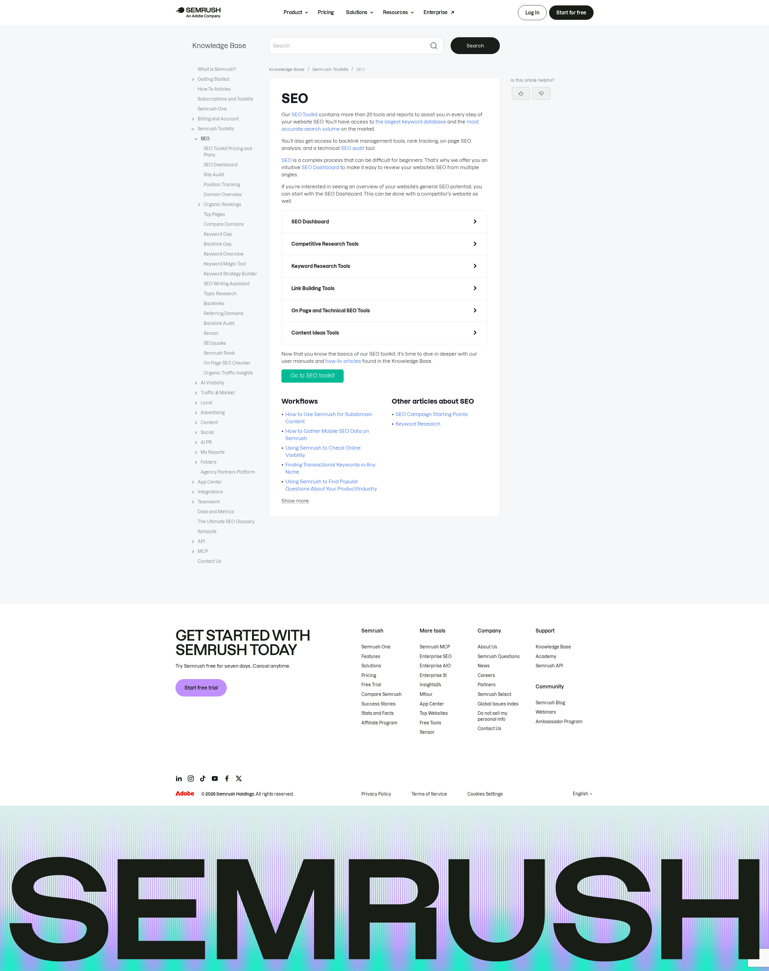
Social (207, 432)
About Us (487, 647)
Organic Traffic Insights (228, 373)
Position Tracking (222, 184)
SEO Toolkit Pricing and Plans (228, 151)
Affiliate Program (379, 723)
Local (206, 402)
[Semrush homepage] (197, 12)
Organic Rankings (222, 204)
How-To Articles (214, 89)
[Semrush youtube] (215, 778)
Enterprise (436, 12)
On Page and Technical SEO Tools (330, 310)
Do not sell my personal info (492, 716)
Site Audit (214, 174)
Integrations (210, 492)
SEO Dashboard (220, 164)
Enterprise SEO (436, 656)
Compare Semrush (381, 694)
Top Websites (434, 713)
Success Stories (378, 704)
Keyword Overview (224, 254)
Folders (209, 462)
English (580, 793)
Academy (546, 656)
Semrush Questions (499, 656)
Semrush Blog (550, 702)
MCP (203, 551)
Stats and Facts (377, 713)
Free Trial (371, 684)
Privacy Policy (376, 794)
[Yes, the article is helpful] (521, 93)
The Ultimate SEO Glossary (226, 521)
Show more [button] (295, 500)
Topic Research (220, 293)
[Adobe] (184, 793)
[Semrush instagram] (191, 778)
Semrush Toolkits (216, 128)
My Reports (213, 452)
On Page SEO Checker (227, 363)
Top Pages (214, 214)
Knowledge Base (219, 45)
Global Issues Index (498, 704)
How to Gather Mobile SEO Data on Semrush (327, 434)
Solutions (356, 12)
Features (370, 656)
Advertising (213, 412)
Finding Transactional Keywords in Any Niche (330, 468)
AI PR (206, 442)
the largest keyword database (410, 121)
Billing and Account (218, 119)
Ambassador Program (559, 721)
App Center (210, 482)
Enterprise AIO (435, 665)
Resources (395, 12)
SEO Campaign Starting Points (432, 414)
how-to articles (343, 361)
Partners (487, 684)
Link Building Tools (313, 288)
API (201, 541)
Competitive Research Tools (325, 244)
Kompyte (207, 531)
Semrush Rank (219, 353)
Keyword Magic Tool (225, 264)
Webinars (546, 712)
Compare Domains (224, 224)
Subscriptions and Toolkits (225, 99)
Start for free (571, 12)
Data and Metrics (216, 511)
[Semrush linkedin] (179, 778)
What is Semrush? (217, 69)
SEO (205, 138)
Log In (532, 12)
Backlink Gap (218, 244)
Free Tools (430, 723)
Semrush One (212, 109)
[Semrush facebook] (227, 778)
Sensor (211, 333)
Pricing (326, 12)
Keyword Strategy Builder (230, 274)
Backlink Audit (219, 323)
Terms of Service (429, 794)
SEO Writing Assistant (227, 283)
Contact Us (209, 561)
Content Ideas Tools (315, 332)
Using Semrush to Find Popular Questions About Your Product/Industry (331, 485)
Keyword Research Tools (320, 266)
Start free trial (201, 687)
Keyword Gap (218, 234)
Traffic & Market (218, 392)
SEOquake (215, 343)
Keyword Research (418, 423)
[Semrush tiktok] (203, 778)
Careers (486, 675)
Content (209, 422)
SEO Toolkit (304, 114)
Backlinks (214, 303)
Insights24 (430, 684)
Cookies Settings (485, 794)
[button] (541, 93)
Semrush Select (494, 694)
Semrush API (549, 665)
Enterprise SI (433, 675)
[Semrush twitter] (239, 778)
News (484, 665)
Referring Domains (224, 313)
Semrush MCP (435, 647)
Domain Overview (223, 194)
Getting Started (213, 79)
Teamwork (209, 501)
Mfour (426, 694)
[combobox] (346, 45)
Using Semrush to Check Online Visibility (323, 451)
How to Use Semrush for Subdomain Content (328, 417)
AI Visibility (212, 383)
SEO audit (352, 148)
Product (293, 12)
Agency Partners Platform (228, 472)
